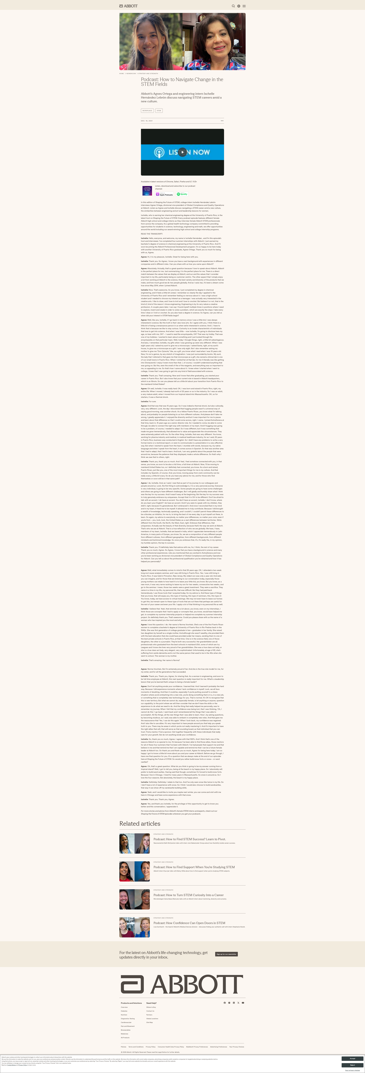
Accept (352, 1058)
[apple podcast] (164, 194)
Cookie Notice (11, 1065)
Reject (352, 1065)
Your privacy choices (352, 1070)
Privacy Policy (23, 1065)
